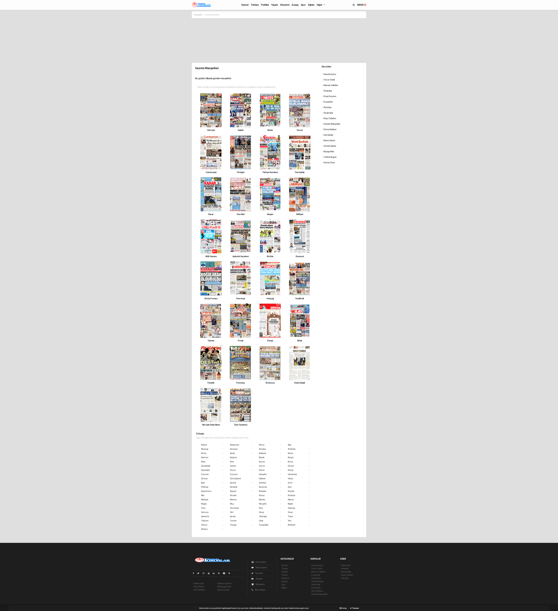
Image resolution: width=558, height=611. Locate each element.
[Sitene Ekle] (230, 573)
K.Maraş (204, 487)
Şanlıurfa (205, 516)
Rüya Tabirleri (329, 118)
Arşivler (259, 579)
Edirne (262, 470)
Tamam (355, 608)
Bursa (290, 462)
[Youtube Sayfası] (210, 573)
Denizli (291, 466)
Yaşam (274, 4)
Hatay (290, 478)
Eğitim (311, 4)
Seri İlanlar (328, 135)
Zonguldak (263, 525)
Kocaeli (233, 495)
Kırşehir (291, 491)
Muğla (204, 504)
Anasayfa (198, 15)
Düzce (233, 470)
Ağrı (289, 445)
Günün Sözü (329, 162)
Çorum (262, 466)
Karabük (233, 487)
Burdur (262, 462)
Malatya (204, 499)
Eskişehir (263, 474)
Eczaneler (328, 102)
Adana (204, 445)
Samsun (205, 512)
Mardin (262, 499)
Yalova (204, 525)
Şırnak (233, 516)
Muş (232, 504)
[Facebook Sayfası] (194, 573)
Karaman (263, 487)
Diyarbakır (205, 470)
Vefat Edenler (329, 146)
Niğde (290, 504)
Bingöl (290, 457)
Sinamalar (328, 113)
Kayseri (233, 491)
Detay (344, 608)
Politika (265, 4)
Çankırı (233, 466)
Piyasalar (327, 91)
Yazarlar (259, 573)
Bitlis (203, 462)
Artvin (203, 453)
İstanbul (262, 483)
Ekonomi (284, 4)
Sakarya (291, 508)
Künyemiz (260, 584)
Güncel (244, 4)
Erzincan (205, 474)
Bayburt (233, 457)
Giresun (204, 478)
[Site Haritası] (225, 573)
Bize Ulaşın (260, 590)
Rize (261, 508)
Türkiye (255, 4)
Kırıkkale (262, 491)
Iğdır (203, 483)
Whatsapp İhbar (224, 586)
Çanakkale (205, 466)
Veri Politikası (199, 590)
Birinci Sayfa (329, 140)
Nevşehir (263, 504)
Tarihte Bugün (329, 157)
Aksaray (205, 449)
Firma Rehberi (329, 129)
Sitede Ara (345, 565)
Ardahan (292, 449)
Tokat (290, 516)
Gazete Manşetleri (331, 124)
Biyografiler (328, 151)
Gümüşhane (235, 478)
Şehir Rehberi (317, 591)
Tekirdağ (263, 516)
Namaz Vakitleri (330, 85)
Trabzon (205, 520)
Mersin (291, 499)
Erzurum (234, 474)
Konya (261, 495)
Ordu (203, 508)
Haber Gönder (223, 590)
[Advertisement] (279, 40)
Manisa (233, 499)
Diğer (320, 4)
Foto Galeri (260, 562)
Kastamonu (206, 491)
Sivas (290, 512)
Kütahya (291, 495)
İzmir (290, 483)
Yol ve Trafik (329, 80)
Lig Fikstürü (316, 578)
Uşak (261, 520)
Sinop (261, 512)
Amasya (234, 449)
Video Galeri (261, 567)
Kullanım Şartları (224, 583)
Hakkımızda (198, 583)
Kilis (202, 495)
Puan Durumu (329, 96)
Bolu (232, 462)
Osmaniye (234, 508)
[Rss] (220, 573)
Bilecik (262, 457)
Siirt (232, 512)
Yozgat (233, 525)
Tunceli (233, 520)
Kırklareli (291, 525)
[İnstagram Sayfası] (205, 573)
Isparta (233, 483)
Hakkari (262, 478)
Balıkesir (262, 453)
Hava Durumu (329, 74)
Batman (204, 457)
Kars (290, 487)
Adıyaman (234, 445)
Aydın (232, 453)
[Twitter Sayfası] (199, 573)
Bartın (290, 453)
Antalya (262, 449)
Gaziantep (292, 474)
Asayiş (295, 4)
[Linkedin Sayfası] (215, 573)
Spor (303, 4)
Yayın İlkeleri (198, 586)
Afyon (261, 445)
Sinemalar (315, 584)
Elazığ (290, 470)
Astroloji (327, 107)
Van (289, 520)
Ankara (204, 529)
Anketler (345, 568)
